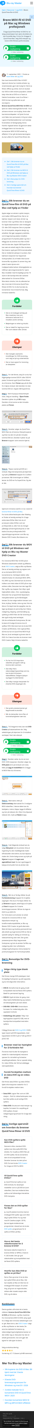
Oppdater (17, 1418)
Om (22, 1418)
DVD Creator (10, 566)
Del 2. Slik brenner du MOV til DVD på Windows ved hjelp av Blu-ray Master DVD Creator (17, 173)
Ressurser (10, 10)
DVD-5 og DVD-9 (21, 1030)
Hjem (4, 10)
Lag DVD (19, 10)
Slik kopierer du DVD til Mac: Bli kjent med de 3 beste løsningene (18, 1372)
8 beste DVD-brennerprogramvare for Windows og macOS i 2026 (16, 1382)
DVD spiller (8, 1229)
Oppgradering (7, 1418)
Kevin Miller (11, 76)
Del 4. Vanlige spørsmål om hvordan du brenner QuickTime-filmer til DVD (16, 187)
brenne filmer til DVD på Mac (12, 512)
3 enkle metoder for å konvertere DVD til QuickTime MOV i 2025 (18, 1393)
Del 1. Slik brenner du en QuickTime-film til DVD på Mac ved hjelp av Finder (18, 164)
